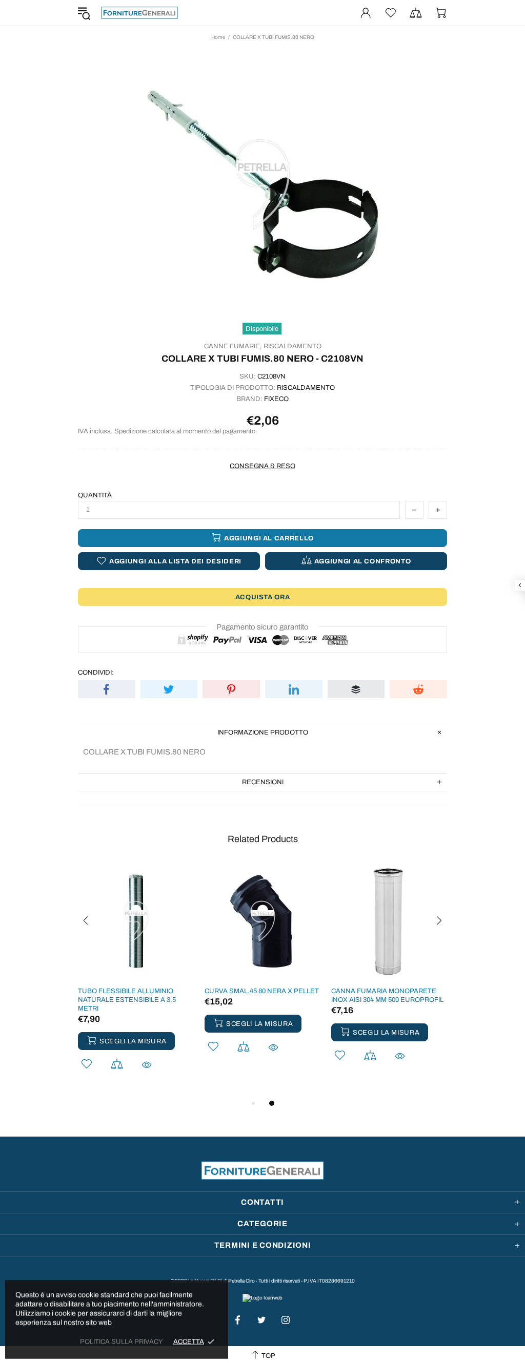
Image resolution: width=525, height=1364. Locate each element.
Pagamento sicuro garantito (262, 627)
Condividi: (96, 672)
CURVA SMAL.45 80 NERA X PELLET (262, 991)
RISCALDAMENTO (292, 346)
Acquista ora (262, 597)
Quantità (95, 495)
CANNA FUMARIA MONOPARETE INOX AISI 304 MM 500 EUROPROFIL (387, 995)
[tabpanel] (136, 980)
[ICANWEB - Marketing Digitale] (262, 1297)
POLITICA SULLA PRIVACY (121, 1341)
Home (218, 37)
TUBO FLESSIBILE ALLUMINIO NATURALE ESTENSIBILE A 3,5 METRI (127, 1000)
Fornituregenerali (139, 12)
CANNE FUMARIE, (233, 346)
